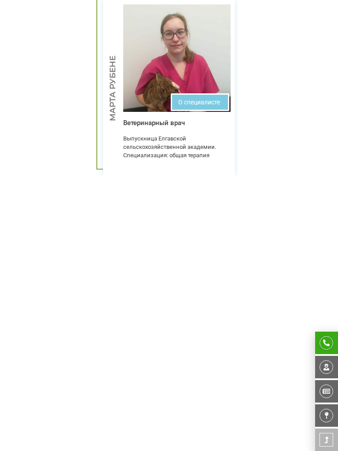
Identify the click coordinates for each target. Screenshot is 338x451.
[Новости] (326, 391)
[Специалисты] (326, 367)
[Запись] (326, 343)
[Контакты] (326, 415)
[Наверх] (326, 440)
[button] (200, 102)
